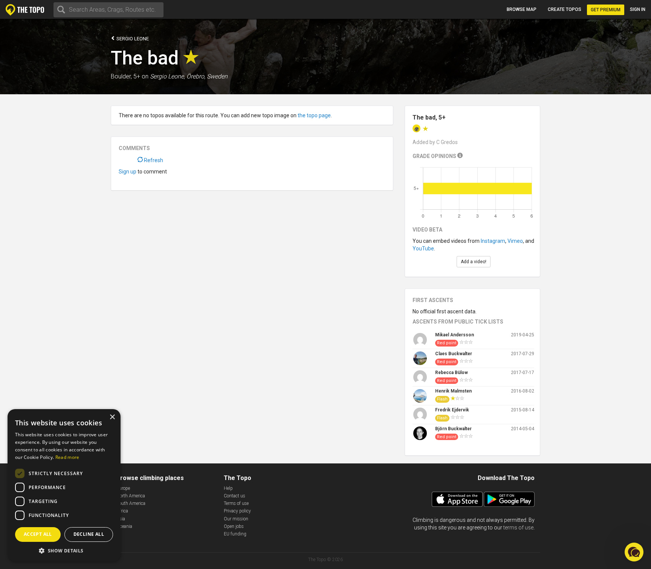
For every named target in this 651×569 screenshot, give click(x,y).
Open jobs (234, 526)
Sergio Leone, (167, 76)
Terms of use (236, 503)
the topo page (314, 115)
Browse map (521, 9)
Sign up (127, 172)
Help (228, 488)
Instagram (493, 241)
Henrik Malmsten (453, 391)
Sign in (637, 9)
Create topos (564, 9)
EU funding (235, 534)
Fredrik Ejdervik (452, 410)
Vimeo (515, 241)
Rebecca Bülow (451, 372)
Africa (122, 511)
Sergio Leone (132, 38)
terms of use (518, 528)
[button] (64, 550)
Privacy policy (237, 511)
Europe (123, 488)
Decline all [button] (88, 534)
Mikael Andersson (454, 334)
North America (130, 495)
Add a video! (473, 261)
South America (130, 503)
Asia (120, 518)
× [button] (112, 417)
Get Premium (605, 9)
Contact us (234, 495)
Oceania (124, 526)
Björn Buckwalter (453, 428)
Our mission (236, 518)
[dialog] (64, 485)
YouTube (423, 248)
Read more (67, 457)
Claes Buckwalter (453, 353)
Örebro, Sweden (207, 76)
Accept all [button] (38, 534)
